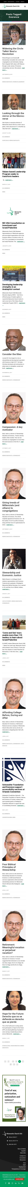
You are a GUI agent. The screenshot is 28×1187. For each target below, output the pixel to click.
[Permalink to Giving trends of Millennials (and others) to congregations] (14, 483)
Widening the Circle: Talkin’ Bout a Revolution (13, 51)
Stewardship (16, 380)
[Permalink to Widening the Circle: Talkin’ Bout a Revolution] (14, 34)
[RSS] (19, 1183)
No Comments (6, 78)
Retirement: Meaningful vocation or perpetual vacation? (13, 948)
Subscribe (23, 1153)
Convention (17, 1)
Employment (22, 1167)
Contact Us (22, 1)
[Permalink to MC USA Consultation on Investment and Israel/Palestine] (14, 212)
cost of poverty (6, 601)
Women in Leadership (18, 81)
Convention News (7, 817)
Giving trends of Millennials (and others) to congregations (10, 506)
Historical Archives (11, 1)
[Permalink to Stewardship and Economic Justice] (14, 559)
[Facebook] (5, 1183)
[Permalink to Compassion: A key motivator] (14, 407)
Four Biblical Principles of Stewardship (9, 867)
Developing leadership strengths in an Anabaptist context (12, 286)
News (3, 191)
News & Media (22, 1149)
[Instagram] (12, 1183)
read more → (16, 128)
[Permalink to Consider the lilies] (14, 340)
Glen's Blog (5, 140)
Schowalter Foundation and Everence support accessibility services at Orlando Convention (13, 788)
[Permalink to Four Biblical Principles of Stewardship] (14, 845)
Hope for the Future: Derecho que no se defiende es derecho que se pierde (13, 1017)
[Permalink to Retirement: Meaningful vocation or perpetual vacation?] (14, 925)
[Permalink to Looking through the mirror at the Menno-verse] (14, 102)
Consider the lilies (11, 354)
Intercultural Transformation (11, 1045)
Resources (23, 1160)
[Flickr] (9, 1183)
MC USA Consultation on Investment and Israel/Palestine (13, 225)
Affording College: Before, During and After (12, 715)
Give (24, 1163)
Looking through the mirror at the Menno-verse (13, 116)
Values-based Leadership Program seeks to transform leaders (14, 174)
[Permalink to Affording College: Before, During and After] (14, 693)
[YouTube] (22, 1183)
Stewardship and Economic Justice (11, 574)
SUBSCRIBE (19, 1179)
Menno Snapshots (7, 81)
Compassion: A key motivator (12, 428)
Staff (24, 1165)
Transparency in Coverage (19, 1169)
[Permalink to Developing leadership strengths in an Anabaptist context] (14, 273)
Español (5, 1)
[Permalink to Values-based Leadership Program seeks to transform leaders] (14, 160)
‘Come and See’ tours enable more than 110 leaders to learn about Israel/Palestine (12, 636)
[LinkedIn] (15, 1183)
